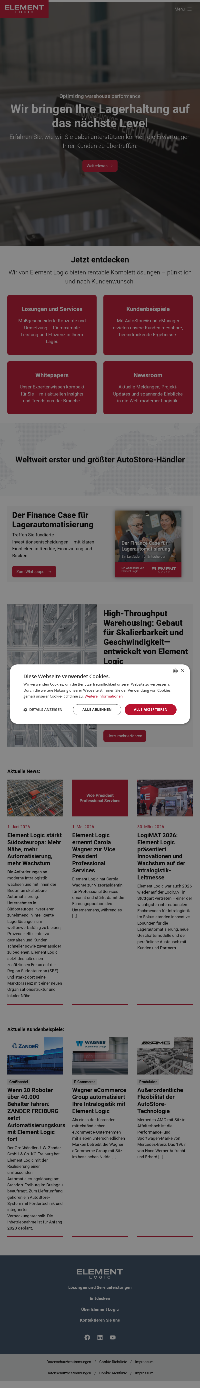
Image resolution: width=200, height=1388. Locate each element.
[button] (42, 710)
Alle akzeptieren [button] (150, 709)
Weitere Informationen (104, 696)
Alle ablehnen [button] (96, 709)
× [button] (182, 670)
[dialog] (100, 694)
